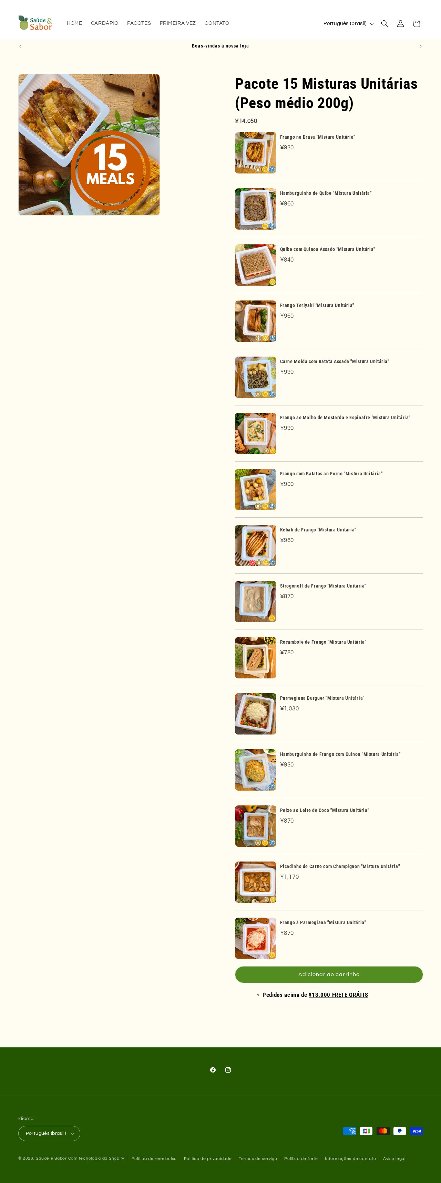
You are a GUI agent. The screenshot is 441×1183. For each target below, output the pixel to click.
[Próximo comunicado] (420, 46)
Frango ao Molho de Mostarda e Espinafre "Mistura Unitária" (345, 417)
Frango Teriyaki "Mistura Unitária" (317, 305)
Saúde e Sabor (51, 1158)
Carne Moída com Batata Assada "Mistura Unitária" (334, 361)
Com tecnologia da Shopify (96, 1158)
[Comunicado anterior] (20, 46)
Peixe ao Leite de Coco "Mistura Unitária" (324, 810)
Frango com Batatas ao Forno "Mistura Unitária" (331, 473)
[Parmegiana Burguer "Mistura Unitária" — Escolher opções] (255, 714)
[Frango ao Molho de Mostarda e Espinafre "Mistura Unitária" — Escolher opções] (255, 433)
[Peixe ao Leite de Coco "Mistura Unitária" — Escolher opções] (255, 826)
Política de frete (301, 1159)
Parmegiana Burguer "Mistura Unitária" (322, 698)
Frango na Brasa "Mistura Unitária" (317, 137)
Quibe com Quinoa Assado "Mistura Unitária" (327, 249)
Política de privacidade (208, 1159)
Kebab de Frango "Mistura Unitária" (318, 529)
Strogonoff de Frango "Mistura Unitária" (323, 586)
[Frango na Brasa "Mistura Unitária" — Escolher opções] (255, 152)
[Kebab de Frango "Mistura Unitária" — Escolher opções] (255, 545)
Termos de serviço (258, 1159)
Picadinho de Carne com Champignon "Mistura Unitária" (340, 866)
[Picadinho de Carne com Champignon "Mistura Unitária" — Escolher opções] (255, 882)
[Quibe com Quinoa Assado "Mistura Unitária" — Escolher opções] (255, 265)
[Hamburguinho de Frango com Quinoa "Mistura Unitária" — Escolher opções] (255, 770)
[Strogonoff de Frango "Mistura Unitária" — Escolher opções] (255, 601)
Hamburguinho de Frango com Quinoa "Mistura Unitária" (340, 754)
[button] (384, 24)
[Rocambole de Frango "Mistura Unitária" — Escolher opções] (255, 657)
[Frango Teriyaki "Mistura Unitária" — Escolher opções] (255, 321)
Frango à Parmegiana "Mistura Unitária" (323, 922)
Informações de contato (350, 1159)
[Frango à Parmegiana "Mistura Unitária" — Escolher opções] (255, 938)
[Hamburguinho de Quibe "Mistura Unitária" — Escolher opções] (255, 209)
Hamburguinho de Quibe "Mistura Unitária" (326, 193)
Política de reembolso (154, 1159)
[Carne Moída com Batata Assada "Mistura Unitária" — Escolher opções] (255, 377)
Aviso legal (394, 1159)
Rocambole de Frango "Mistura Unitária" (323, 642)
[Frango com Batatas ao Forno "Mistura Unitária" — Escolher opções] (255, 489)
